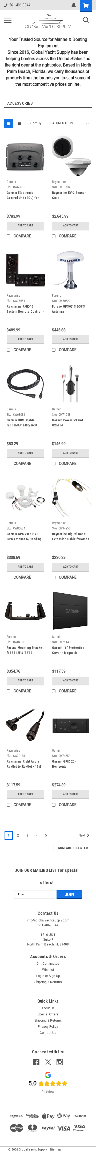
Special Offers (48, 1014)
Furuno (56, 295)
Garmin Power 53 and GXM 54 (67, 422)
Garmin (11, 182)
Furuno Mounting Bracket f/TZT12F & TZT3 (25, 650)
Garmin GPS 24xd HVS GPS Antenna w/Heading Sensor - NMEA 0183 (24, 537)
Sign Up (54, 976)
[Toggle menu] (7, 20)
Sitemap (55, 1149)
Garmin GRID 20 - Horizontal (64, 764)
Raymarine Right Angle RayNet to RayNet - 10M (24, 764)
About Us (48, 1008)
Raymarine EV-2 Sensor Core (69, 195)
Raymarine (59, 182)
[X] (48, 1062)
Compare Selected (73, 848)
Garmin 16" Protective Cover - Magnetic (68, 650)
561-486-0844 (19, 5)
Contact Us (48, 1033)
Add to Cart (25, 225)
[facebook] (36, 1062)
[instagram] (60, 1062)
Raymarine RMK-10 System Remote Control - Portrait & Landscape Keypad (25, 310)
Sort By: (36, 123)
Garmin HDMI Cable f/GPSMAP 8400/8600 (22, 422)
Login (40, 976)
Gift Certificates (48, 963)
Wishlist (48, 970)
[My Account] (73, 5)
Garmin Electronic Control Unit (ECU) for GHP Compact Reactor (23, 196)
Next (82, 835)
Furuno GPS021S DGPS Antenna (68, 309)
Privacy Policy (48, 1027)
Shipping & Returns (48, 982)
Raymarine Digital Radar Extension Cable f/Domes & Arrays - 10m (70, 537)
